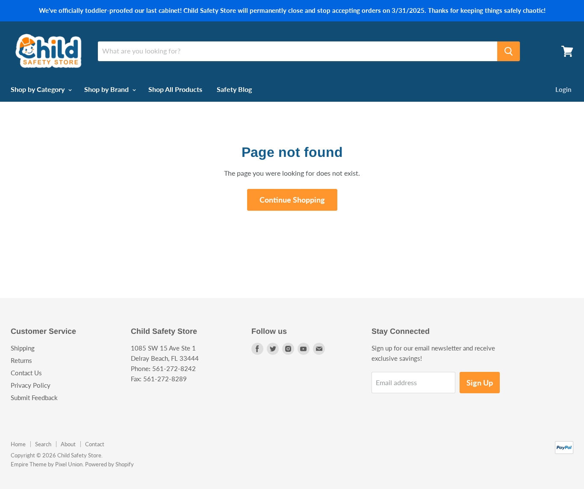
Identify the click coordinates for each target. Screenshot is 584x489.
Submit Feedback (34, 397)
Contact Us (26, 373)
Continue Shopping (292, 199)
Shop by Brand (107, 89)
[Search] (508, 51)
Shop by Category (38, 89)
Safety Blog (234, 89)
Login (563, 89)
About (68, 444)
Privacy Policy (30, 385)
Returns (21, 360)
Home (18, 444)
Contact (94, 444)
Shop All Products (175, 89)
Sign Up (479, 382)
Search (43, 444)
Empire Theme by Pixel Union (47, 464)
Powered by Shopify (109, 464)
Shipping (23, 348)
